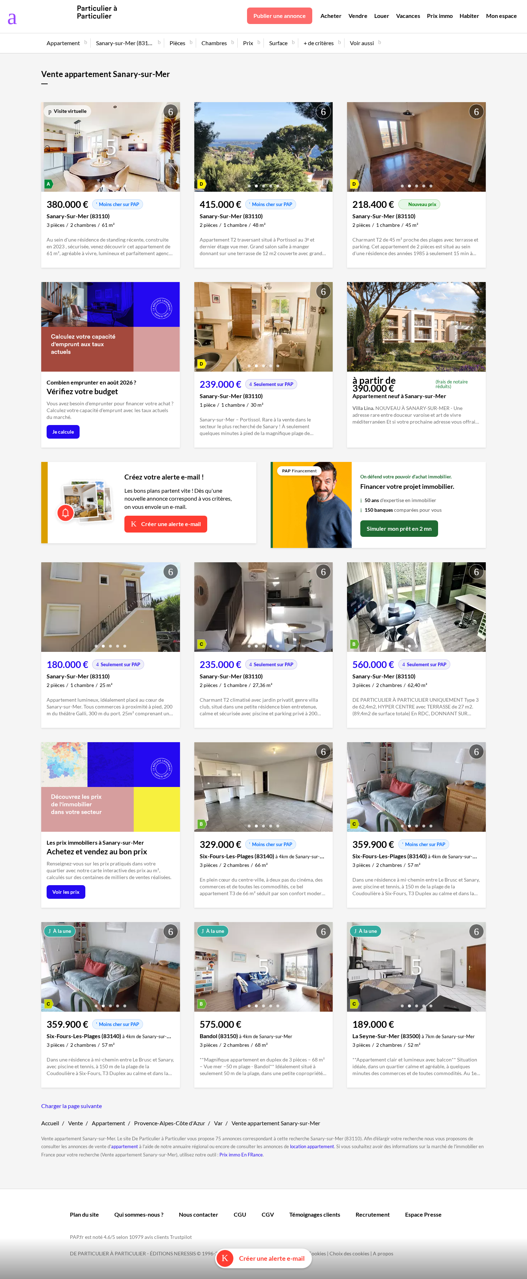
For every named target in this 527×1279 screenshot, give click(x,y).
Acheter (331, 15)
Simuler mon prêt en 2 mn (399, 528)
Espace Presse (423, 1214)
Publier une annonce (279, 15)
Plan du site (84, 1214)
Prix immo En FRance (241, 1155)
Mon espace (501, 15)
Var (218, 1123)
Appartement (108, 1123)
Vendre (357, 15)
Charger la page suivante (71, 1105)
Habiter (469, 15)
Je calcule (63, 432)
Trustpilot (181, 1237)
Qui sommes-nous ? (138, 1214)
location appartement (312, 1146)
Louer (381, 15)
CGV (268, 1214)
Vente (75, 1123)
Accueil (50, 1123)
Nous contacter (198, 1214)
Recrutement (373, 1214)
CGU (240, 1214)
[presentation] (48, 149)
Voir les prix (66, 892)
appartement (124, 1146)
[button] (96, 183)
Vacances (408, 15)
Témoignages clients (314, 1214)
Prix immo (440, 15)
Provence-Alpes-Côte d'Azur (169, 1123)
